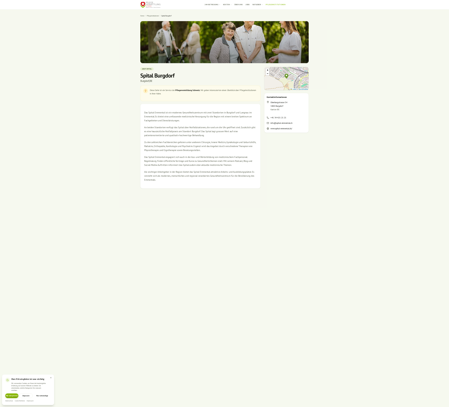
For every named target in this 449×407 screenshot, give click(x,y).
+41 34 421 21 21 (278, 117)
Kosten (226, 5)
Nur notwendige (42, 396)
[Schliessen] (51, 378)
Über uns (238, 5)
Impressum (30, 401)
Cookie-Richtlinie (20, 401)
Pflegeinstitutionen (276, 5)
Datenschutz (9, 401)
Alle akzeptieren (12, 396)
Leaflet (294, 89)
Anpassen (25, 396)
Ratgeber (257, 5)
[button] (286, 76)
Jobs (248, 5)
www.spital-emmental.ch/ (281, 128)
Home (142, 16)
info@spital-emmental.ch (281, 123)
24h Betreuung (211, 5)
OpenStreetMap (303, 89)
